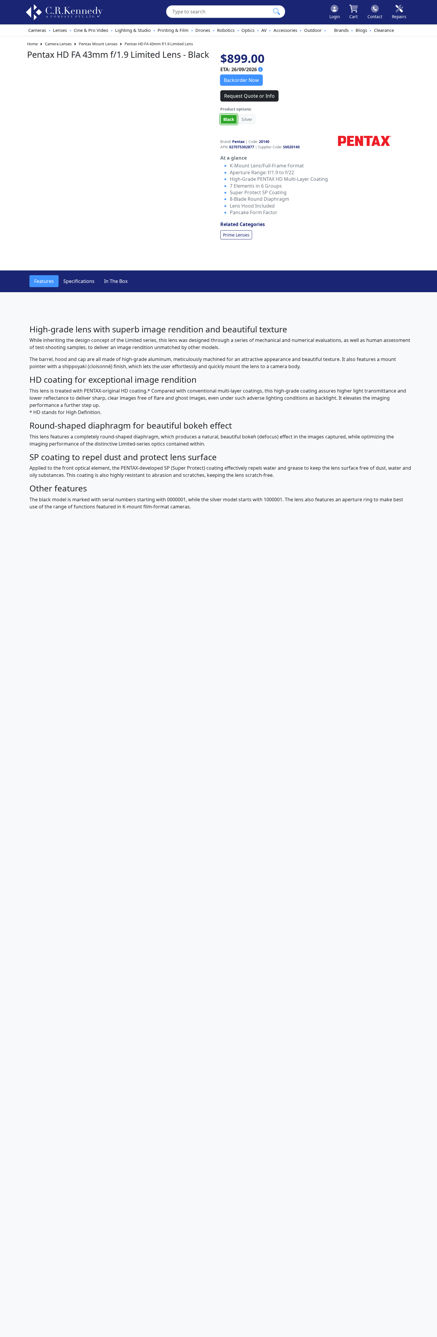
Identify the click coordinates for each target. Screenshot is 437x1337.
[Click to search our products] (276, 11)
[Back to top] (428, 1328)
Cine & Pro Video (91, 30)
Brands (341, 30)
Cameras (37, 30)
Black (228, 119)
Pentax (238, 141)
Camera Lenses (58, 43)
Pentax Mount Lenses (98, 43)
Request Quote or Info (249, 96)
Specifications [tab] (79, 281)
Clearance (384, 30)
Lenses (60, 30)
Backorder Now (241, 80)
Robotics (226, 30)
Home (32, 43)
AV (264, 30)
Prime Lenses (236, 235)
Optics (247, 30)
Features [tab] (44, 281)
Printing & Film (173, 30)
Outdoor (313, 30)
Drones (202, 30)
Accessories (285, 30)
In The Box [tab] (116, 281)
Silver (246, 119)
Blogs (361, 30)
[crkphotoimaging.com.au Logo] (64, 12)
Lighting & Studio (133, 30)
